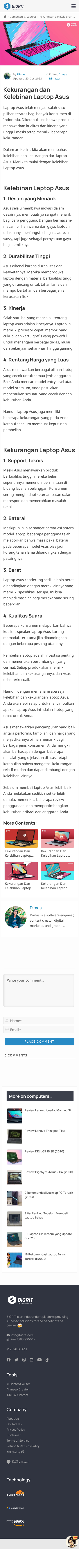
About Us (13, 1419)
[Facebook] (10, 1360)
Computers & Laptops (23, 16)
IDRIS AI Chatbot (18, 1395)
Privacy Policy (16, 1430)
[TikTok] (49, 1360)
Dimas (21, 74)
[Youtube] (41, 1360)
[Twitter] (18, 1360)
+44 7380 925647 (22, 1339)
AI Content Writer (18, 1384)
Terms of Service (18, 1440)
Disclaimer (14, 1435)
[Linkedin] (33, 1360)
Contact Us (14, 1424)
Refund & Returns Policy (23, 1446)
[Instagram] (26, 1360)
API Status (14, 1452)
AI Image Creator (18, 1389)
